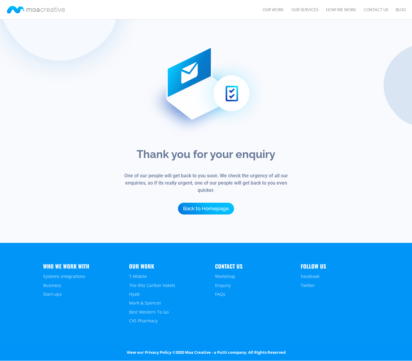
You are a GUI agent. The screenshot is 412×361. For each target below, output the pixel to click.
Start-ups (52, 294)
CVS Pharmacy (143, 321)
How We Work (341, 10)
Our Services (305, 10)
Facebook (310, 276)
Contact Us (376, 10)
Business (52, 285)
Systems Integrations (64, 276)
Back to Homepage (206, 208)
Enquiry (223, 285)
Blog (401, 10)
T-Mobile (138, 276)
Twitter (308, 285)
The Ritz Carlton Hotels (152, 285)
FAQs (220, 294)
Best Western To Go (149, 312)
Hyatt (134, 294)
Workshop (225, 276)
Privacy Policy (158, 352)
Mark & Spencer (145, 303)
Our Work (273, 10)
